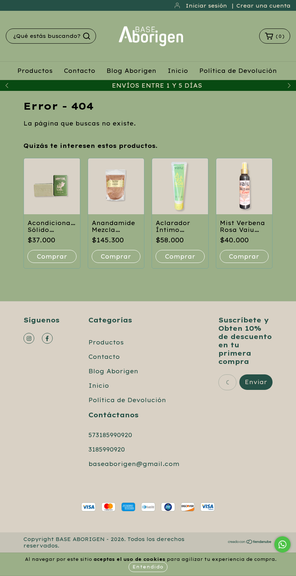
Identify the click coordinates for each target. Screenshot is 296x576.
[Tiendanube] (250, 542)
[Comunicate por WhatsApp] (282, 544)
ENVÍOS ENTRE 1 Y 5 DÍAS (148, 85)
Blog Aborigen (131, 70)
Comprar (52, 256)
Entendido (148, 567)
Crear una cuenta (263, 6)
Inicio (177, 70)
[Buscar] (86, 36)
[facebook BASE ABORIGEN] (47, 338)
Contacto (79, 70)
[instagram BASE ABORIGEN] (28, 338)
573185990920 (110, 435)
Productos (35, 70)
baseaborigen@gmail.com (133, 463)
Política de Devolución (238, 70)
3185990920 (106, 449)
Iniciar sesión (206, 6)
